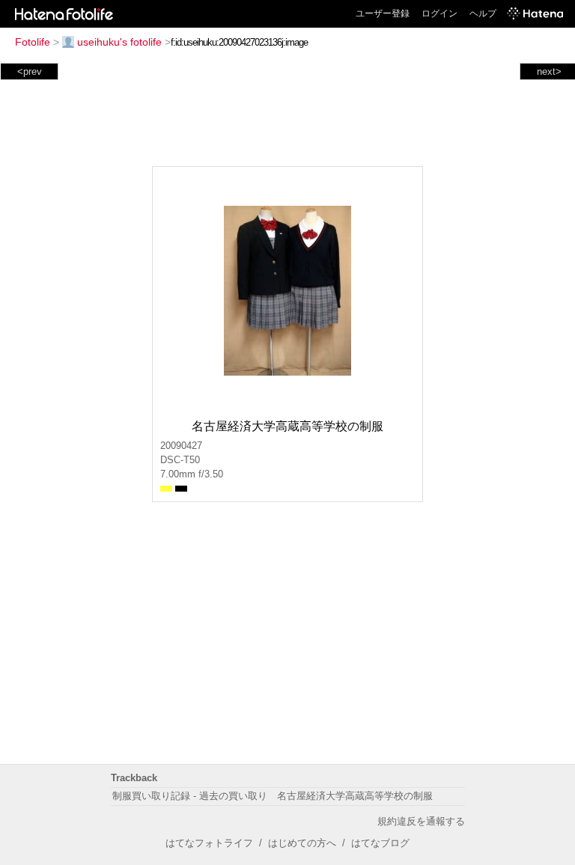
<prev (29, 71)
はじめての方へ (302, 843)
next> (549, 71)
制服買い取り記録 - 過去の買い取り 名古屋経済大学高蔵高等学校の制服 (272, 795)
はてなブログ (380, 843)
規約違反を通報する (421, 821)
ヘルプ (482, 13)
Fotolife (32, 42)
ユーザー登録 (383, 13)
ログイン (439, 13)
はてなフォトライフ (209, 843)
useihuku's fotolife (119, 42)
